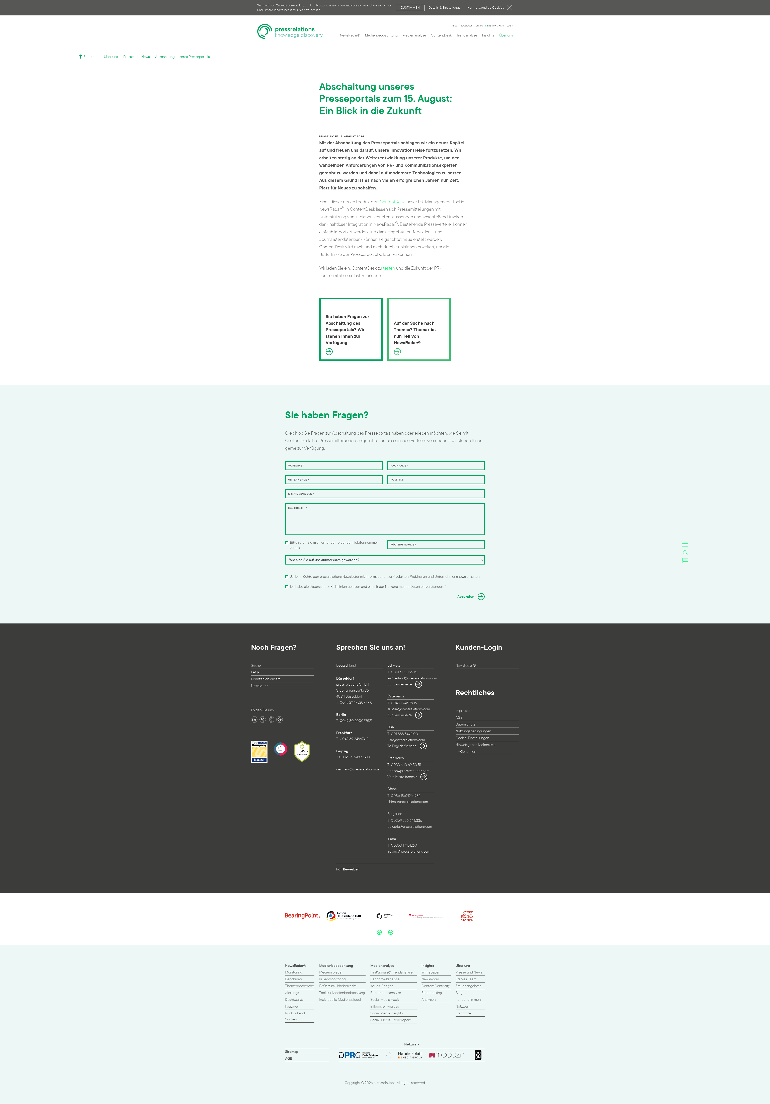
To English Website (401, 746)
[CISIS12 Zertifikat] (302, 751)
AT (502, 25)
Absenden (465, 597)
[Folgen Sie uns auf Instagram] (271, 719)
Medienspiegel (330, 972)
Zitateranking (431, 993)
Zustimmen (410, 7)
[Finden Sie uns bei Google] (279, 719)
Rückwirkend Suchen (295, 1016)
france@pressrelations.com (408, 771)
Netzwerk (463, 1006)
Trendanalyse (466, 35)
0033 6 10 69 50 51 (406, 765)
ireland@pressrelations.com (408, 851)
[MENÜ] (685, 544)
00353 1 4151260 (404, 845)
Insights (488, 35)
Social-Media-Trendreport (390, 1020)
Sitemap (291, 1052)
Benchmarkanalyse (385, 979)
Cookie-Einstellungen (472, 738)
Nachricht (297, 507)
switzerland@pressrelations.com (412, 678)
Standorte (463, 1013)
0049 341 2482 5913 (354, 757)
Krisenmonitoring (332, 979)
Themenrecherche (299, 986)
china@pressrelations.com (407, 802)
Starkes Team (466, 979)
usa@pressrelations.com (406, 740)
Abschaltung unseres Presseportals (182, 57)
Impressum (464, 711)
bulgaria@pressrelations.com (409, 827)
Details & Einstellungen (446, 7)
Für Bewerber (347, 869)
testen (389, 268)
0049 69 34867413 (354, 739)
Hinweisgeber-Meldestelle (476, 745)
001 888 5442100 (404, 734)
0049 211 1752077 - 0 (356, 702)
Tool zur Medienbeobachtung (342, 993)
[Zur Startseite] (290, 31)
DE (487, 25)
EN (491, 25)
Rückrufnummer (403, 544)
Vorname (296, 465)
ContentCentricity (435, 986)
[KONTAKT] (685, 560)
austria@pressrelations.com (408, 709)
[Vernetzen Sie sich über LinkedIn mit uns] (254, 719)
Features (292, 1006)
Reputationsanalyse (385, 993)
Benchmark (294, 979)
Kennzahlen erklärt (265, 679)
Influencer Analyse (384, 1006)
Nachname (399, 465)
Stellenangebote (468, 986)
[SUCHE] (685, 552)
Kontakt (478, 25)
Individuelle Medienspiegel (340, 1000)
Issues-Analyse (382, 986)
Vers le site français (402, 777)
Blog (455, 25)
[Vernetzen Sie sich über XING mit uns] (262, 719)
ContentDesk (441, 35)
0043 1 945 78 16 (404, 703)
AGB (459, 717)
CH (499, 25)
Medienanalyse (414, 35)
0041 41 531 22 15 (404, 672)
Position (397, 479)
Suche (256, 665)
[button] (379, 932)
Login (510, 25)
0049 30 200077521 (356, 721)
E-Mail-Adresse (301, 493)
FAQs (255, 672)
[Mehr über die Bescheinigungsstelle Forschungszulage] (280, 749)
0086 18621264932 (405, 796)
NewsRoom (430, 979)
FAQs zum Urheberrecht (338, 986)
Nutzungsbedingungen (473, 731)
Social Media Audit (384, 1000)
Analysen (428, 1000)
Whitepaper (430, 972)
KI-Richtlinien (466, 752)
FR (494, 25)
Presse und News (136, 57)
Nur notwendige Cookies (485, 7)
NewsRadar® (350, 35)
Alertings (292, 993)
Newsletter (466, 25)
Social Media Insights (386, 1013)
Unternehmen (300, 479)
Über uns (506, 35)
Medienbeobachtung (381, 35)
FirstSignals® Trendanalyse (391, 972)
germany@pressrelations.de (357, 769)
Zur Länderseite (399, 684)
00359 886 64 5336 (406, 821)
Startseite (90, 57)
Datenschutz (465, 724)
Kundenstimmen (468, 1000)
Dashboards (294, 1000)
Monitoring (293, 972)
